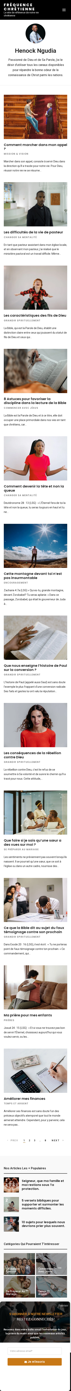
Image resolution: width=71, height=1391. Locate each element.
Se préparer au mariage (21, 849)
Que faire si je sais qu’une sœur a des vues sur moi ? (32, 842)
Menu (64, 10)
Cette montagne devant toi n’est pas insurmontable (33, 575)
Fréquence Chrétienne (19, 7)
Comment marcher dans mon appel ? (35, 146)
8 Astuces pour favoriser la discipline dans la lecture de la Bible (35, 400)
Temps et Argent (16, 1103)
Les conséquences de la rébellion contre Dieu (32, 755)
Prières (9, 1020)
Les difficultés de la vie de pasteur (33, 232)
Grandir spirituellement (22, 320)
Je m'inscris (36, 1362)
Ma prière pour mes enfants (28, 1015)
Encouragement (16, 582)
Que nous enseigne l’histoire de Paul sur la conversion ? (35, 667)
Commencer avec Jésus (21, 407)
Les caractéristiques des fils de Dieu (35, 315)
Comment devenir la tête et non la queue (34, 488)
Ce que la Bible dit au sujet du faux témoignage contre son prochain (34, 929)
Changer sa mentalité (20, 237)
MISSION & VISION (16, 153)
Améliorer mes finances (24, 1098)
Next (56, 1140)
